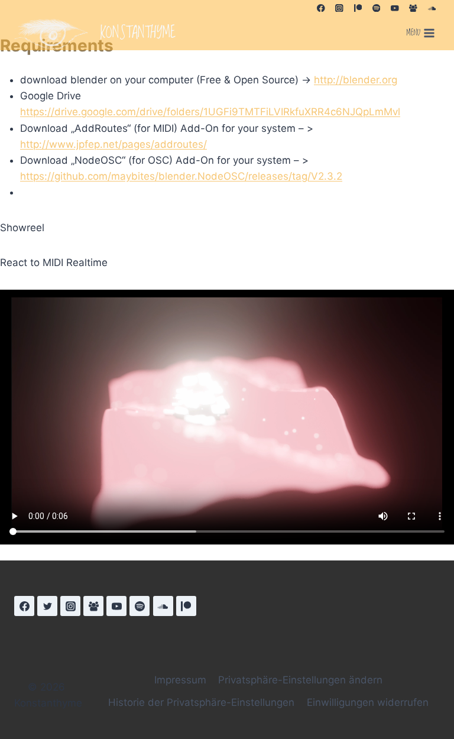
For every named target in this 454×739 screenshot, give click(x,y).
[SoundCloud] (432, 8)
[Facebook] (321, 8)
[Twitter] (47, 606)
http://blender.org (355, 80)
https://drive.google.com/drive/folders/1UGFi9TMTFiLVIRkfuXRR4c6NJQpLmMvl (210, 112)
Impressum (180, 680)
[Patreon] (358, 8)
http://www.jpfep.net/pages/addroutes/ (113, 144)
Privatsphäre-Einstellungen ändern (300, 680)
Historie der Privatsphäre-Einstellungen (201, 702)
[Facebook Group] (413, 8)
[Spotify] (376, 8)
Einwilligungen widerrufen (368, 702)
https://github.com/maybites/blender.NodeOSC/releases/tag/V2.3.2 (181, 176)
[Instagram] (339, 8)
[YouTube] (395, 8)
